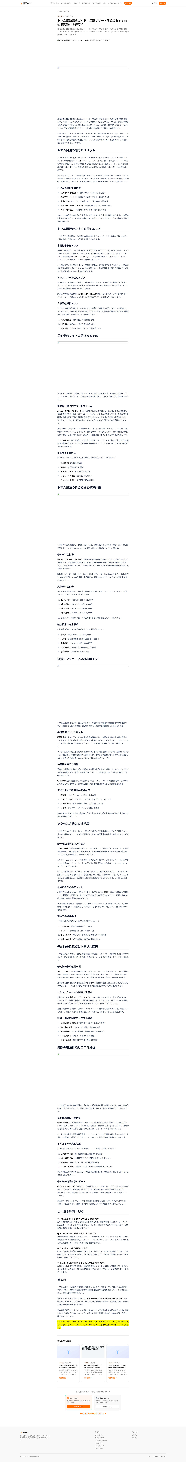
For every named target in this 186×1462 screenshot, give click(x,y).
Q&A (104, 3)
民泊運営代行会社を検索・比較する (93, 1414)
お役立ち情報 (97, 3)
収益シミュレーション (115, 3)
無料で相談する (78, 1406)
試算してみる (106, 1406)
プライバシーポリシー (154, 1456)
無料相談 (128, 3)
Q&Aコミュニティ (100, 1446)
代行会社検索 (55, 3)
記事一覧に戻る (64, 11)
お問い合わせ (99, 1443)
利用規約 (163, 1456)
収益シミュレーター (101, 1440)
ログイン (154, 3)
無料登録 (162, 3)
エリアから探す (66, 3)
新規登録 (134, 1435)
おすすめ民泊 (86, 3)
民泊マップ (76, 3)
